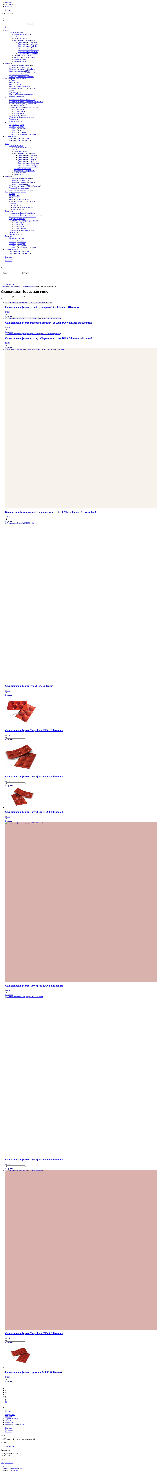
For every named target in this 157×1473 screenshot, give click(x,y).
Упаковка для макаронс (17, 129)
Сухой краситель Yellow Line (28, 50)
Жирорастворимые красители (24, 40)
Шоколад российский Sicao (19, 67)
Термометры (13, 119)
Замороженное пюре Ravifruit (20, 140)
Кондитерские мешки (17, 105)
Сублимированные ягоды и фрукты (22, 88)
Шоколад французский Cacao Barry (22, 69)
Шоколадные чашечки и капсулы (21, 77)
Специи (12, 80)
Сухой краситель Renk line (27, 48)
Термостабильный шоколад (19, 75)
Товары (12, 286)
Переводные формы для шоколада (21, 117)
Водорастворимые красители (24, 57)
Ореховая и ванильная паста (19, 86)
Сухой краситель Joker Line (28, 44)
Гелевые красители (21, 38)
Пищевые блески (20, 59)
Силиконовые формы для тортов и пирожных (26, 102)
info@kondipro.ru (7, 1463)
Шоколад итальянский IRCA (19, 71)
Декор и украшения (16, 96)
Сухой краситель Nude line (27, 46)
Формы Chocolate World (22, 111)
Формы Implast (19, 109)
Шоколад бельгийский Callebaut (21, 65)
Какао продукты (15, 92)
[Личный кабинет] (6, 19)
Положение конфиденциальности (13, 1468)
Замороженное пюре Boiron (19, 138)
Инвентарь (9, 98)
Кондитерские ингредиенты (15, 79)
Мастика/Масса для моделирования (22, 94)
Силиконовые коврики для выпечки (22, 104)
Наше (7, 30)
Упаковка (8, 123)
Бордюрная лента (15, 121)
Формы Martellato (20, 115)
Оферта (3, 1466)
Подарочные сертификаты (14, 1424)
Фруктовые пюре (11, 136)
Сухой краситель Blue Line (27, 42)
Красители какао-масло (22, 55)
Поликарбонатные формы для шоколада (24, 107)
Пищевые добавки (16, 32)
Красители (13, 36)
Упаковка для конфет (17, 130)
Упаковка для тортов (16, 127)
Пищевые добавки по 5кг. (23, 34)
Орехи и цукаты (15, 84)
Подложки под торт (16, 125)
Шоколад (8, 63)
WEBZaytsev (14, 1470)
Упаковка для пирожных (18, 132)
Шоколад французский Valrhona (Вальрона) (25, 73)
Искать (30, 24)
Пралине (12, 90)
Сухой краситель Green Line (28, 54)
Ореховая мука (14, 82)
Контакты (8, 6)
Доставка (8, 3)
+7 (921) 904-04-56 (7, 284)
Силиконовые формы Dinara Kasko (22, 100)
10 (6, 1402)
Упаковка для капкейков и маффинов (23, 134)
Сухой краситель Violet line (28, 52)
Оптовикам (9, 4)
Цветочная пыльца (20, 61)
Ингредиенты (10, 1415)
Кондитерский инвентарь (26, 286)
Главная (4, 286)
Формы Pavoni (19, 113)
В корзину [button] (9, 316)
